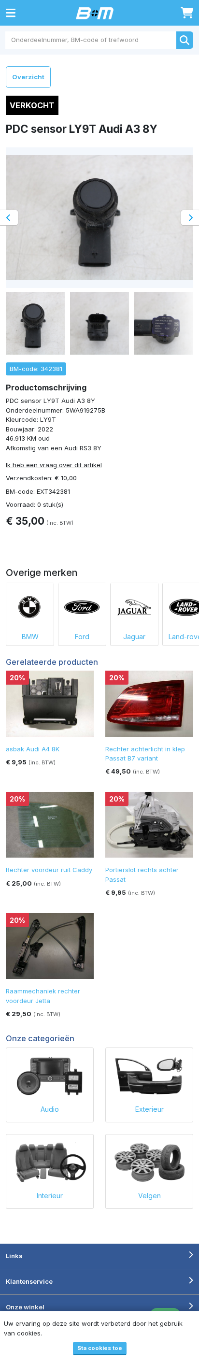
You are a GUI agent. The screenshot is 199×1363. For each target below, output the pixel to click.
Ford (82, 636)
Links (14, 1256)
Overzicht (28, 77)
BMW (30, 636)
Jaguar (134, 636)
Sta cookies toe (99, 1348)
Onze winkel (25, 1307)
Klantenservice (29, 1281)
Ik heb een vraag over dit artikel (54, 465)
